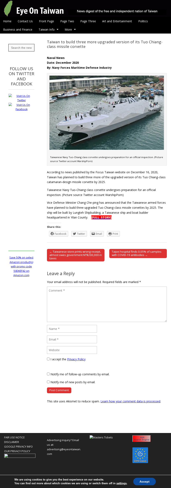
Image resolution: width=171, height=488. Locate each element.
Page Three (88, 21)
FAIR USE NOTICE (14, 437)
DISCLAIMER (11, 442)
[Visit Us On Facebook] (21, 109)
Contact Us (25, 21)
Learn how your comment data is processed (130, 401)
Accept (145, 481)
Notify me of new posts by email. (72, 382)
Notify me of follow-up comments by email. (79, 374)
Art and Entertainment (117, 21)
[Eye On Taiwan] (85, 8)
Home (7, 21)
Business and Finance (17, 29)
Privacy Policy (76, 359)
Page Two (67, 21)
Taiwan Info (47, 29)
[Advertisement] (21, 188)
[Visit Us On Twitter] (21, 100)
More (68, 29)
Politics (143, 21)
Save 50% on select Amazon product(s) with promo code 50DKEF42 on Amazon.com (21, 266)
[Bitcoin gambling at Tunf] (19, 457)
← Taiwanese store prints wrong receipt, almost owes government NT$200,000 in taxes (75, 255)
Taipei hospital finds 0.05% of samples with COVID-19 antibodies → (136, 253)
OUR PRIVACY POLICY (17, 451)
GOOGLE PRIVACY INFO (18, 446)
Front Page (46, 21)
